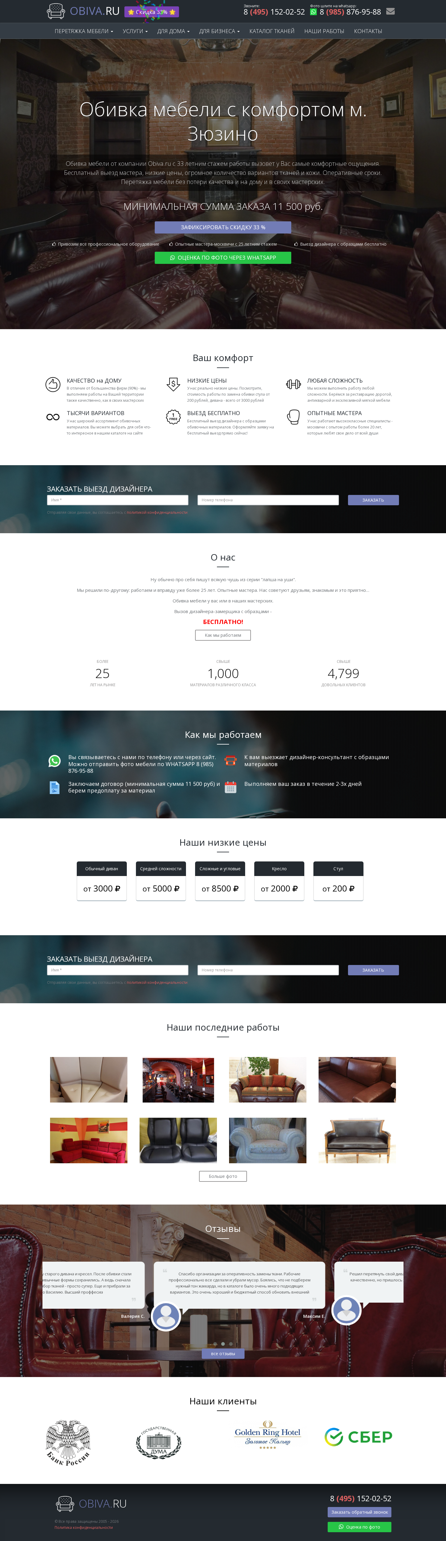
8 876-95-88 (350, 13)
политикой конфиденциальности (157, 512)
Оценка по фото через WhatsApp (226, 257)
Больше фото (223, 1176)
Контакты (368, 31)
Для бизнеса (218, 31)
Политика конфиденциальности (84, 1527)
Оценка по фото (362, 1527)
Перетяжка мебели (82, 31)
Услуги (134, 31)
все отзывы (223, 1353)
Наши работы (324, 31)
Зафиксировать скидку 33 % (223, 227)
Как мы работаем (223, 635)
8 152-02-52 (274, 13)
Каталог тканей (272, 31)
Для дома (172, 31)
